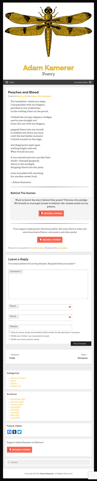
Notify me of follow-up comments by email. (30, 336)
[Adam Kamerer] (48, 60)
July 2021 (15, 410)
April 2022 (15, 407)
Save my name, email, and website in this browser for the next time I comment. (45, 333)
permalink (62, 248)
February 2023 (17, 402)
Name (13, 306)
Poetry (32, 248)
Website (13, 327)
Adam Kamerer (48, 67)
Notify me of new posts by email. (25, 339)
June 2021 (15, 413)
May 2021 (15, 415)
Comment (15, 271)
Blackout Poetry (18, 378)
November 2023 (18, 399)
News (13, 381)
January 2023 (17, 405)
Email (13, 316)
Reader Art (16, 386)
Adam (33, 96)
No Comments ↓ (45, 96)
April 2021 (15, 418)
